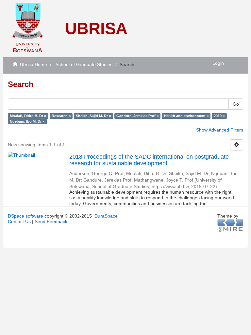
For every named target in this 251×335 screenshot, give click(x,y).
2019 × (219, 116)
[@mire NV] (230, 225)
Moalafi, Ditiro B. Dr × (28, 116)
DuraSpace (106, 216)
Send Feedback (51, 221)
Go (236, 104)
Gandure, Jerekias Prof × (137, 116)
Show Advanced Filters (219, 129)
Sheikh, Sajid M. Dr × (93, 116)
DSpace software (25, 216)
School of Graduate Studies (84, 64)
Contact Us (19, 221)
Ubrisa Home (33, 64)
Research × (61, 116)
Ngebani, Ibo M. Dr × (27, 121)
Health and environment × (186, 116)
